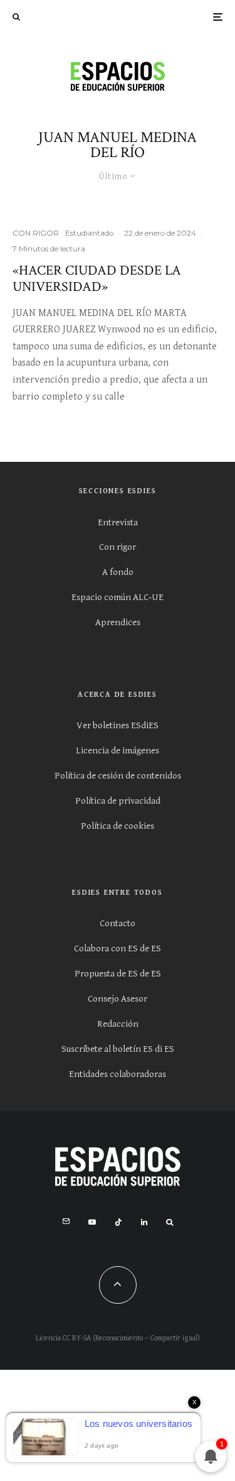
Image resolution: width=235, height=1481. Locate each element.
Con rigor (117, 547)
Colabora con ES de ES (117, 948)
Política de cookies (117, 826)
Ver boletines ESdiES (117, 725)
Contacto (117, 923)
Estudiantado (89, 233)
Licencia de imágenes (117, 750)
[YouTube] (92, 1222)
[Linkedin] (144, 1222)
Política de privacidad (117, 800)
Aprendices (117, 622)
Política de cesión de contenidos (118, 775)
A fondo (117, 572)
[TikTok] (118, 1222)
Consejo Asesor (117, 998)
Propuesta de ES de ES (118, 973)
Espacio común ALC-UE (117, 597)
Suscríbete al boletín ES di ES (117, 1049)
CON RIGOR (36, 233)
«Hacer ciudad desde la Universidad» (97, 279)
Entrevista (118, 522)
